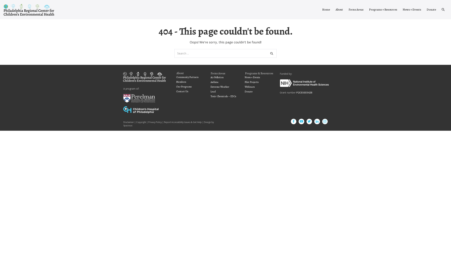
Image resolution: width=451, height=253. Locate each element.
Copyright (141, 122)
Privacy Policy (155, 122)
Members (181, 82)
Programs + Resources (383, 10)
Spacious (127, 125)
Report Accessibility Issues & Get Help (183, 122)
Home (326, 10)
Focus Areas (356, 10)
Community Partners (187, 77)
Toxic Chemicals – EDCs (223, 96)
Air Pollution (217, 77)
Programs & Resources (259, 73)
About (339, 10)
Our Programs (184, 86)
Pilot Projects (252, 82)
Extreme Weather (220, 87)
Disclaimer (128, 122)
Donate (431, 10)
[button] (443, 9)
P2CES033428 (304, 92)
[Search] (271, 53)
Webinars (250, 87)
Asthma (214, 82)
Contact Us (182, 91)
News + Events (412, 10)
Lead (213, 91)
